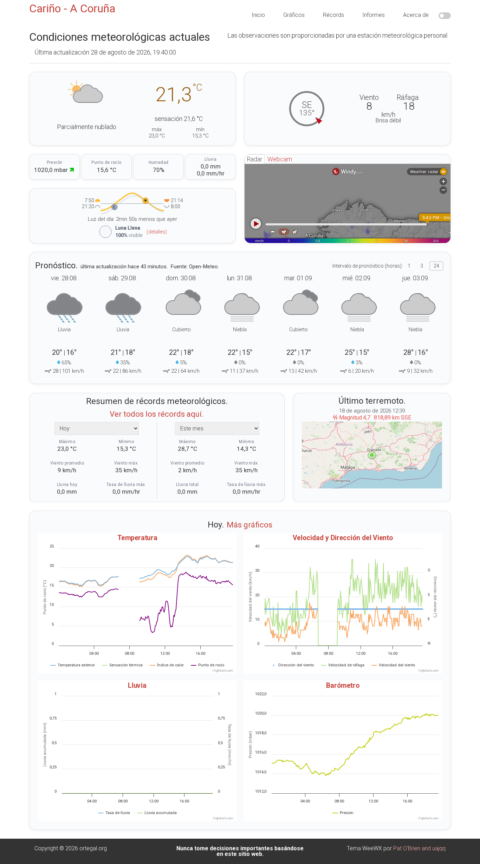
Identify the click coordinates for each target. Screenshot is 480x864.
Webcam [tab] (279, 159)
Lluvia (137, 685)
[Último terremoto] (372, 455)
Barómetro (342, 685)
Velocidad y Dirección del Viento (343, 537)
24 (436, 266)
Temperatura (137, 537)
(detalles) (157, 232)
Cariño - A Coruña (72, 8)
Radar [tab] (254, 159)
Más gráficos (249, 524)
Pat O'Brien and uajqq (419, 848)
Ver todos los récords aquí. (157, 414)
